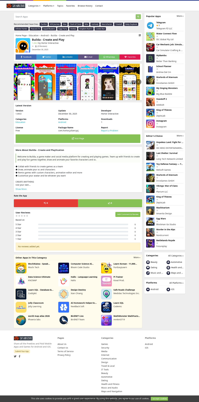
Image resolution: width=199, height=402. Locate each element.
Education (34, 35)
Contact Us (63, 347)
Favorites (70, 5)
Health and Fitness (176, 267)
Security (105, 347)
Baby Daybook (131, 24)
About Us (62, 344)
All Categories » (175, 255)
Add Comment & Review (127, 214)
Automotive (176, 262)
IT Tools (105, 369)
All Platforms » (176, 282)
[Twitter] (15, 355)
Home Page (21, 35)
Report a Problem (109, 130)
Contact (99, 5)
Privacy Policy (64, 355)
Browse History (85, 5)
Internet (105, 355)
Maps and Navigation (176, 272)
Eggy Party (62, 28)
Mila (86, 24)
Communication (109, 358)
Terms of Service (66, 351)
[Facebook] (19, 355)
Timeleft (118, 24)
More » (137, 257)
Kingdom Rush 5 (85, 28)
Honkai (73, 28)
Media (104, 351)
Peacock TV (35, 28)
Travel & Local (108, 365)
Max (64, 24)
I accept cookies (159, 398)
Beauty (153, 262)
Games (104, 344)
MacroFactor (107, 24)
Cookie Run (100, 28)
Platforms (48, 5)
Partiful (44, 24)
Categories (33, 5)
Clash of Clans (75, 24)
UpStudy (94, 24)
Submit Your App (22, 351)
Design (104, 362)
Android (45, 35)
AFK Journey (55, 24)
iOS (172, 289)
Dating (153, 267)
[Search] (138, 16)
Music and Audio (156, 272)
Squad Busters (49, 28)
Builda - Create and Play (62, 35)
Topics (60, 5)
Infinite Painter (21, 28)
